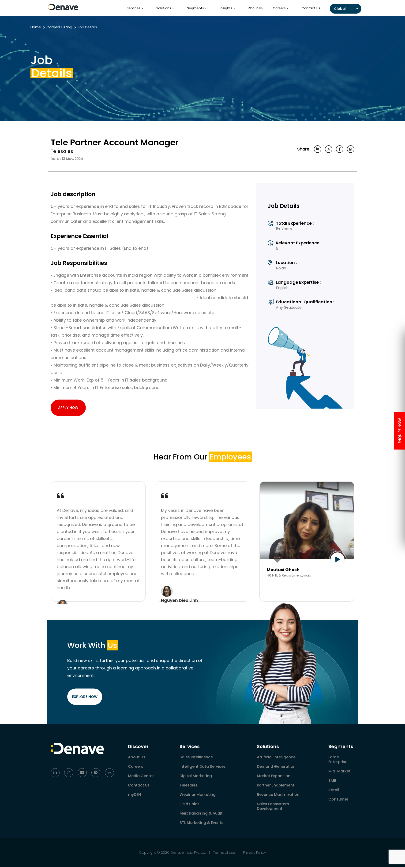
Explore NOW (85, 696)
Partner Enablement (275, 785)
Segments (196, 8)
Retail (333, 790)
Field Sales (189, 804)
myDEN (134, 794)
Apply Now (68, 407)
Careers (280, 8)
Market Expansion (273, 776)
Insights (226, 8)
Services (134, 8)
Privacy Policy (254, 852)
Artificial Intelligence (276, 757)
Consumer (338, 799)
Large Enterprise (337, 759)
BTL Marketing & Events (201, 822)
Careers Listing (59, 27)
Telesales (189, 785)
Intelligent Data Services (203, 766)
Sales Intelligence (196, 757)
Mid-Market (339, 771)
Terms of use (224, 852)
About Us (255, 8)
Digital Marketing (196, 776)
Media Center (141, 776)
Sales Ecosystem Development (273, 806)
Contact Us (311, 8)
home (35, 27)
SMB (332, 780)
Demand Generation (276, 766)
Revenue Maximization (278, 794)
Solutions (164, 8)
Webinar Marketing (198, 794)
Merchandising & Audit (201, 813)
